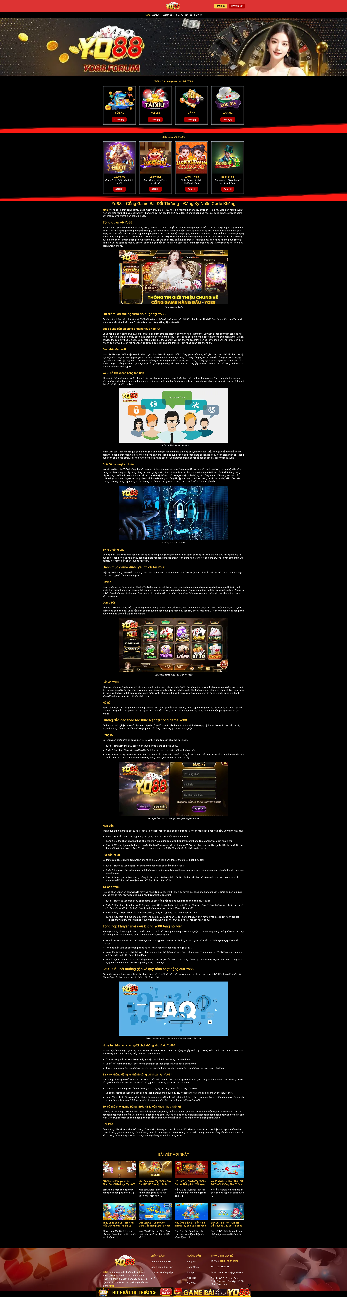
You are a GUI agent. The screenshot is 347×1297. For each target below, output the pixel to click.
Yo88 (147, 15)
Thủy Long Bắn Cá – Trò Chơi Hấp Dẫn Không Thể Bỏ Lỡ (118, 1224)
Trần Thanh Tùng (229, 1260)
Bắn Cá (180, 15)
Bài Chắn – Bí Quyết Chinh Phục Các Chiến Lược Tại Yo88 (119, 1183)
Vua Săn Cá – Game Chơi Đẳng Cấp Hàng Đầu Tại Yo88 (155, 1224)
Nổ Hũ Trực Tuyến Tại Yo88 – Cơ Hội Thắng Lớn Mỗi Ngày (190, 1183)
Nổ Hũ (188, 15)
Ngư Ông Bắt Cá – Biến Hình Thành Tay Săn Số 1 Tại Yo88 (190, 1224)
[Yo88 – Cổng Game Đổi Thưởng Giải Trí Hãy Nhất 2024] (173, 6)
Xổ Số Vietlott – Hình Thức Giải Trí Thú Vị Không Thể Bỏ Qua (227, 1183)
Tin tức (198, 15)
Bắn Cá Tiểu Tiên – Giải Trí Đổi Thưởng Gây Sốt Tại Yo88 (226, 1224)
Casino (156, 15)
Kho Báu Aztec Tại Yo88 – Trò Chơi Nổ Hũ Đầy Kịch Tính (155, 1183)
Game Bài (167, 15)
